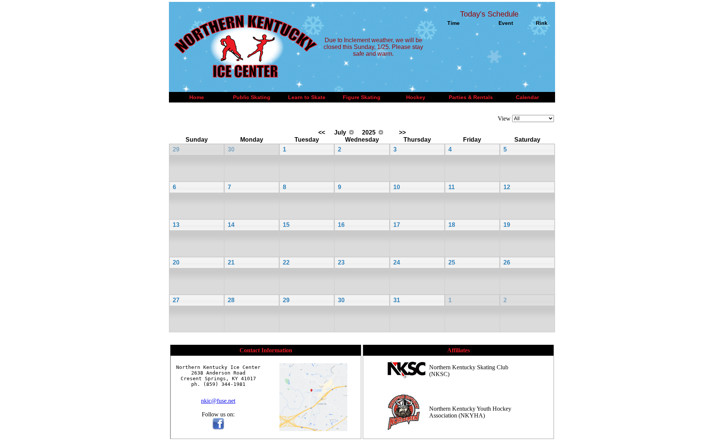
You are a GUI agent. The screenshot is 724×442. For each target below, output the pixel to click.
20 (176, 262)
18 (451, 225)
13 (176, 225)
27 (176, 300)
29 (176, 149)
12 (506, 187)
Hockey (415, 97)
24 (396, 262)
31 (396, 300)
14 (231, 225)
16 (341, 225)
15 (286, 225)
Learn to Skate (306, 97)
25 (451, 262)
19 (506, 225)
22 (286, 262)
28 (231, 300)
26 (506, 262)
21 (231, 262)
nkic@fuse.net (218, 401)
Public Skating (251, 97)
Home (196, 97)
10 (396, 187)
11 (451, 187)
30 (231, 149)
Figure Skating (361, 97)
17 (396, 225)
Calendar (527, 97)
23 (341, 262)
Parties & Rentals (471, 97)
